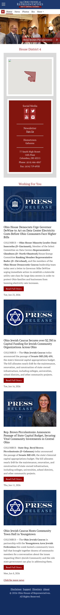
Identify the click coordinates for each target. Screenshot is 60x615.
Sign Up (30, 131)
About (46, 589)
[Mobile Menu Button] (3, 4)
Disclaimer (16, 589)
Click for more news (14, 580)
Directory (37, 589)
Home (9, 11)
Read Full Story (15, 288)
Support (27, 589)
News (17, 11)
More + (40, 11)
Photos (25, 11)
